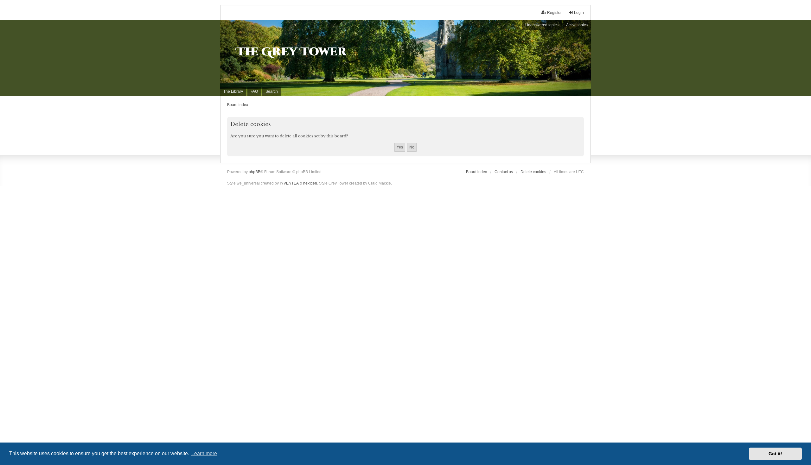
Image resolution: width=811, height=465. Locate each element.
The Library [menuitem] (233, 91)
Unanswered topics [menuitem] (542, 25)
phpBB (254, 172)
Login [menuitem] (579, 12)
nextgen (310, 183)
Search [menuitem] (271, 91)
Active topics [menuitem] (577, 25)
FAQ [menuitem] (254, 91)
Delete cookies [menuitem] (533, 172)
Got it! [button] (775, 453)
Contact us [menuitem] (504, 172)
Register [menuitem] (554, 12)
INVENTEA (289, 183)
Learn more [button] (204, 453)
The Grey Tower (291, 52)
